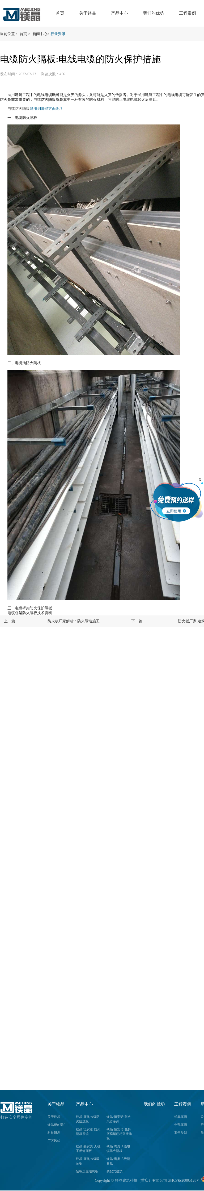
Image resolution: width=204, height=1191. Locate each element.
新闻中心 (39, 34)
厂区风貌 (54, 1141)
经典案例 (180, 1117)
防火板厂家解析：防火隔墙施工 (74, 621)
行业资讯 (57, 34)
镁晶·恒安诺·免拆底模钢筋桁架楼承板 (119, 1133)
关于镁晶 (87, 13)
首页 (60, 13)
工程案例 (187, 13)
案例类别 (180, 1133)
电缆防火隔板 (18, 109)
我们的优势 (153, 13)
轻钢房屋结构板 (87, 1171)
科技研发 (54, 1133)
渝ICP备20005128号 (184, 1180)
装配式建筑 (114, 1171)
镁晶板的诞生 (57, 1125)
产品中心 (119, 13)
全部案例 (180, 1125)
